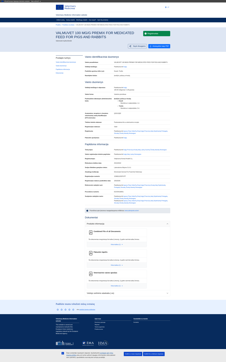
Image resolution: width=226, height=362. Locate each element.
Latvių (143, 149)
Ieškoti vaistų (60, 20)
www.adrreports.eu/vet (132, 210)
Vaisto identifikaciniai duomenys (66, 62)
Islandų (126, 133)
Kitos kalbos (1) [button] (116, 244)
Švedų (122, 133)
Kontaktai (136, 322)
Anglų (125, 66)
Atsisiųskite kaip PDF (160, 46)
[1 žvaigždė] (58, 309)
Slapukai (97, 324)
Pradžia (58, 25)
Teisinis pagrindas (100, 327)
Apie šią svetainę (102, 20)
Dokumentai (59, 73)
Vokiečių (134, 131)
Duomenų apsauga (100, 322)
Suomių (147, 149)
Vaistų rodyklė (70, 20)
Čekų (129, 131)
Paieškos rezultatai (68, 25)
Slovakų (116, 133)
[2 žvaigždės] (60, 309)
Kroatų (136, 149)
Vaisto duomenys (61, 66)
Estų (138, 131)
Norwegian (132, 133)
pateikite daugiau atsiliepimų (87, 309)
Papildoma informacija (63, 69)
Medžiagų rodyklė (81, 20)
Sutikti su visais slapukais (133, 354)
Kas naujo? (92, 20)
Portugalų (164, 131)
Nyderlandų (157, 131)
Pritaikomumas (99, 329)
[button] (137, 46)
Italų (152, 131)
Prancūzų (147, 131)
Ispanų (125, 131)
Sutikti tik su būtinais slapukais (153, 354)
